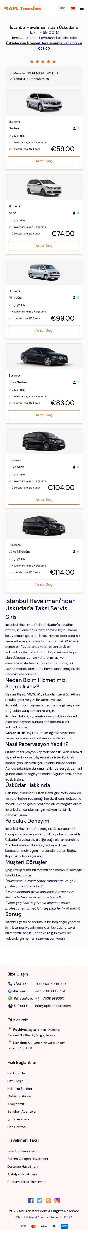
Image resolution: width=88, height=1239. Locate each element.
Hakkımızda (16, 1073)
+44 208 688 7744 (50, 991)
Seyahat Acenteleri (22, 1111)
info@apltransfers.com (53, 1005)
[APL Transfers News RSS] (48, 1201)
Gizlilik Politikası (19, 1096)
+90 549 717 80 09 (50, 984)
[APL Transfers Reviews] (44, 61)
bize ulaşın (15, 1081)
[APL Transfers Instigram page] (57, 1201)
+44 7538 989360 (49, 998)
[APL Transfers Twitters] (39, 1201)
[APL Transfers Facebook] (31, 1201)
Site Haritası (16, 1127)
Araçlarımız (16, 1104)
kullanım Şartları (19, 1088)
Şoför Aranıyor (18, 1119)
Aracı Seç (44, 161)
